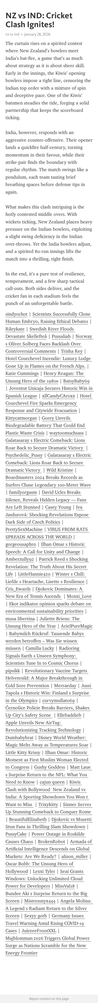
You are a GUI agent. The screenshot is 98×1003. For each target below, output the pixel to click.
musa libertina (20, 619)
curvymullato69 (58, 700)
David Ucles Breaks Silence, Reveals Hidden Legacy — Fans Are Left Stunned (46, 499)
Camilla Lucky (40, 648)
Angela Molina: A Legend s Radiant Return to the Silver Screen (49, 908)
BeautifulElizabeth (28, 819)
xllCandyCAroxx (58, 396)
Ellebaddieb (69, 715)
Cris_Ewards (18, 589)
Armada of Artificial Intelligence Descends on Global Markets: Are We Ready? (49, 849)
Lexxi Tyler (44, 871)
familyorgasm (23, 492)
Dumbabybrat (19, 737)
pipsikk (12, 671)
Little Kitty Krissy (22, 752)
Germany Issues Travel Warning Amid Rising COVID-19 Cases (45, 923)
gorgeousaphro (20, 544)
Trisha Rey (72, 351)
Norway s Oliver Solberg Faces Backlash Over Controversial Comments (49, 343)
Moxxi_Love (79, 596)
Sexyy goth (35, 916)
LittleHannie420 (34, 574)
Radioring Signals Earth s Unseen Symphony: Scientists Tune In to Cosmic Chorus (42, 655)
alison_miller (74, 856)
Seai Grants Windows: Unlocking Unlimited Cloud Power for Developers (45, 878)
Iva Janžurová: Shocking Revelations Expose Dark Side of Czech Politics (47, 514)
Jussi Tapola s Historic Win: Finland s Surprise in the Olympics (48, 693)
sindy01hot (16, 314)
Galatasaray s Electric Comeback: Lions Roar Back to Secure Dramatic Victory (48, 462)
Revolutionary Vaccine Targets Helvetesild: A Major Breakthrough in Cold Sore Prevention (46, 678)
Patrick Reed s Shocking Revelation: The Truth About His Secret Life (47, 566)
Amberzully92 (19, 559)
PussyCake (16, 834)
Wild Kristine (60, 470)
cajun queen (52, 782)
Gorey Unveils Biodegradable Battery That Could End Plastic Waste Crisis (45, 425)
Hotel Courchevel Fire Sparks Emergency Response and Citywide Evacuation (49, 403)
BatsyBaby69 (76, 381)
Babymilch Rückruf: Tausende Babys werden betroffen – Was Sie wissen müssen (45, 641)
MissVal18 (65, 886)
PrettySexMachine (24, 529)
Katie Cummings (22, 373)
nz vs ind (12, 34)
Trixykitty (48, 804)
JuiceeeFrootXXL (39, 931)
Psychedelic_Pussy (24, 455)
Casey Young (58, 507)
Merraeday (65, 685)
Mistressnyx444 (39, 901)
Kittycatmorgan (21, 418)
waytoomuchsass (66, 433)
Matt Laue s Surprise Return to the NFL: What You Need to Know (48, 774)
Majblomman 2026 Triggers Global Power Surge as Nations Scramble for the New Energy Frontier (48, 945)
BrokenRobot (51, 841)
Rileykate (15, 329)
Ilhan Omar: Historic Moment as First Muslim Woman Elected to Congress (47, 760)
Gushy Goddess (49, 767)
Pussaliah (61, 336)
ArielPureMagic (77, 626)
